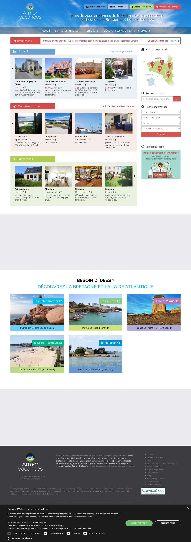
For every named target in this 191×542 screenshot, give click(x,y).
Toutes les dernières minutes (119, 106)
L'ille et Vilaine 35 (167, 301)
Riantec (107, 369)
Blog (149, 476)
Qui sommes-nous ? (155, 467)
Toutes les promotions (122, 51)
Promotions (91, 30)
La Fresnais (149, 328)
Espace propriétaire (155, 470)
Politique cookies (154, 485)
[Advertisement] (95, 242)
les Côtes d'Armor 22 (48, 301)
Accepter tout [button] (139, 523)
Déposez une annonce (168, 7)
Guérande (48, 369)
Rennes (139, 328)
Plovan (85, 328)
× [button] (188, 508)
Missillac (24, 369)
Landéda (94, 328)
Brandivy (99, 369)
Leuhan (102, 328)
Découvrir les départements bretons (127, 30)
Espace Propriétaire (142, 7)
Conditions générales (155, 479)
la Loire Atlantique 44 (48, 342)
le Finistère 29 (111, 301)
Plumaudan (25, 328)
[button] (64, 538)
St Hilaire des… (162, 328)
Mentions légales (154, 482)
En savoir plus (85, 528)
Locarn (35, 328)
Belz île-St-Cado (86, 369)
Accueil (45, 30)
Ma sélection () (119, 7)
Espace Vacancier (96, 7)
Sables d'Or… (46, 328)
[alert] (95, 523)
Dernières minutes (66, 30)
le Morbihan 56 (110, 342)
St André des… (35, 369)
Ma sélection (152, 473)
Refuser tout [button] (168, 523)
